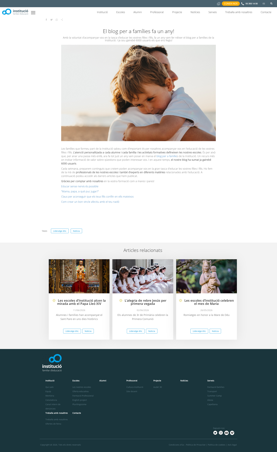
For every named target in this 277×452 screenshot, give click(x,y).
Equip (48, 391)
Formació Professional (83, 395)
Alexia (210, 400)
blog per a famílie (167, 156)
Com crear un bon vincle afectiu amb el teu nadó (90, 201)
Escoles (120, 12)
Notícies (195, 12)
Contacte (266, 12)
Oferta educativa (80, 391)
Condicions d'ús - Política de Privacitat (187, 444)
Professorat (157, 12)
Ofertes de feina (53, 423)
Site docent (131, 391)
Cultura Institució (134, 387)
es (264, 3)
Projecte (177, 12)
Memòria (49, 395)
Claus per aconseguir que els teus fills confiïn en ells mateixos (97, 196)
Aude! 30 (157, 387)
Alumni (137, 12)
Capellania (212, 404)
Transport (212, 391)
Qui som (49, 387)
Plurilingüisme (79, 404)
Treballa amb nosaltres (238, 12)
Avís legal (232, 444)
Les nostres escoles (81, 387)
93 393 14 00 (252, 3)
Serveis (212, 12)
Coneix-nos (231, 3)
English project (79, 400)
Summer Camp (214, 395)
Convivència (51, 400)
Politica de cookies (216, 444)
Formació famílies (215, 387)
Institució (102, 12)
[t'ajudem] (218, 3)
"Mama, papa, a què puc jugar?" (80, 191)
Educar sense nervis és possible (79, 186)
